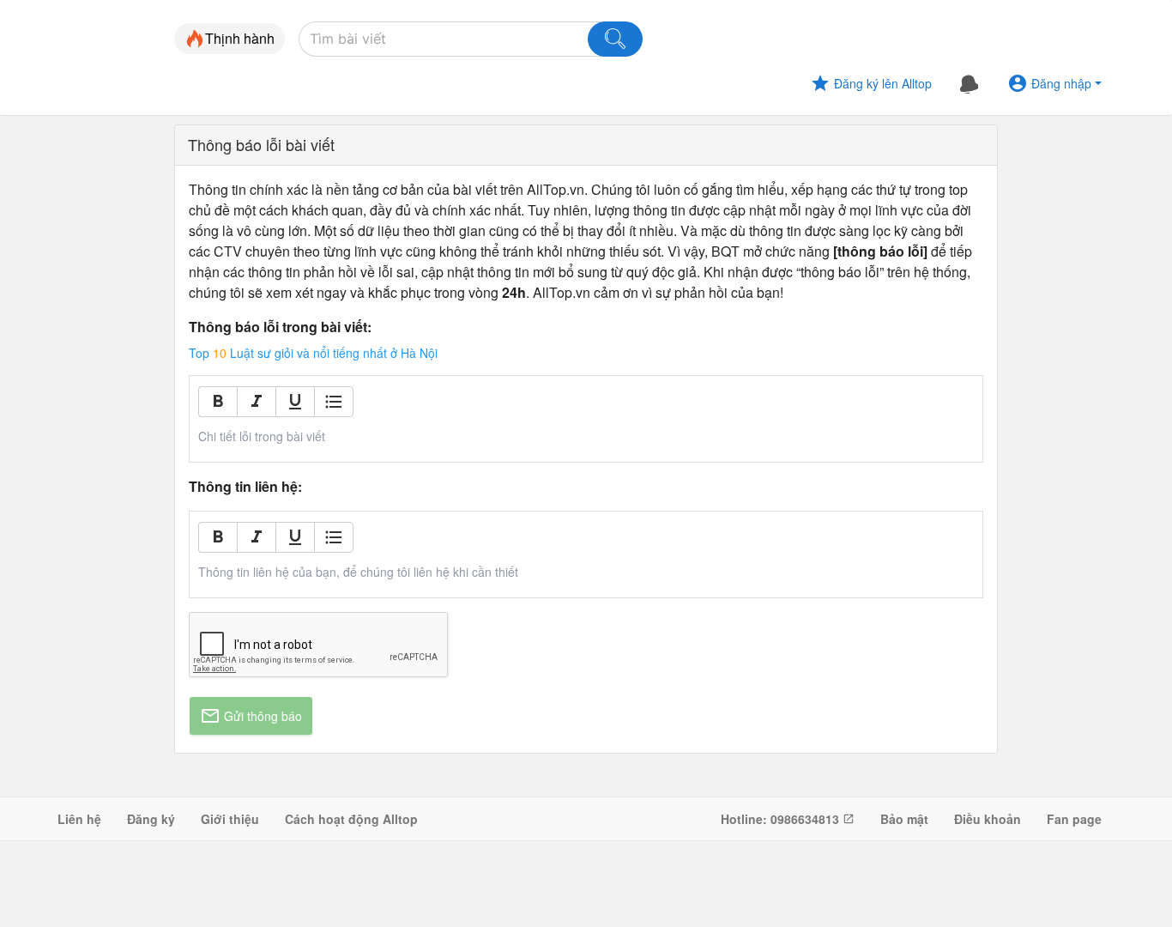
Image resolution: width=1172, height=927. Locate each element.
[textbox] (586, 436)
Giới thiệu (230, 818)
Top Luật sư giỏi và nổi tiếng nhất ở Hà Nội (313, 352)
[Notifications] (969, 83)
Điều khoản (987, 818)
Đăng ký (151, 818)
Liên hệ (79, 818)
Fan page (1074, 818)
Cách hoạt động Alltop (351, 818)
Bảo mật (904, 818)
